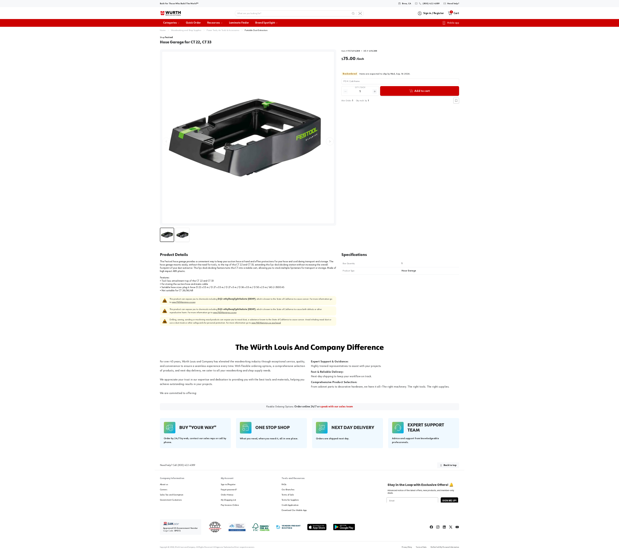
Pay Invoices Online (230, 505)
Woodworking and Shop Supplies (186, 30)
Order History (227, 495)
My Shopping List (228, 500)
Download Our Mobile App (294, 510)
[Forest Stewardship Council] (261, 527)
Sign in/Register (228, 484)
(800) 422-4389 (186, 465)
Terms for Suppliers (290, 500)
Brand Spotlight (265, 23)
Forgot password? (229, 489)
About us (164, 484)
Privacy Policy (407, 547)
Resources (213, 23)
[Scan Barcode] (360, 13)
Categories (170, 23)
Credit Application (290, 505)
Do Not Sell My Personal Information (445, 547)
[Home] (170, 13)
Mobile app (453, 23)
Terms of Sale (288, 495)
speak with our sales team (336, 406)
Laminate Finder (239, 23)
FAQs (284, 484)
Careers (163, 489)
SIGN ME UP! (449, 500)
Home (163, 30)
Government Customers (171, 500)
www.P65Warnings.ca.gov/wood (266, 323)
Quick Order (193, 23)
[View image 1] (248, 138)
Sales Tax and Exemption (171, 495)
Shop (166, 37)
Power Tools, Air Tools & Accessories (223, 30)
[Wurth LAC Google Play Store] (344, 527)
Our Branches (288, 489)
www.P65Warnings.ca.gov (183, 302)
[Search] (353, 13)
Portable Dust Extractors (256, 30)
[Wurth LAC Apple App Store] (317, 527)
